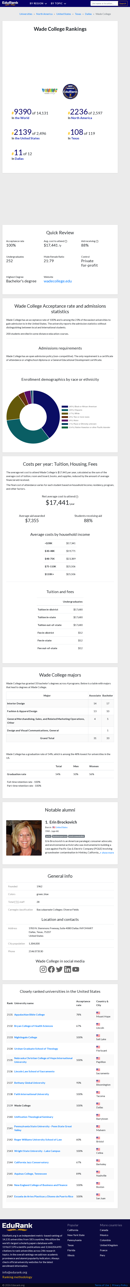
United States (63, 13)
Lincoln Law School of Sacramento (34, 1071)
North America (44, 13)
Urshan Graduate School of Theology (36, 1048)
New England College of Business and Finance (40, 1184)
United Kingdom (109, 1245)
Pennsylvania (74, 1240)
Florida (71, 1250)
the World (22, 118)
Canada (104, 1229)
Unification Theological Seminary (33, 1116)
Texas (78, 13)
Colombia (105, 1240)
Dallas (88, 13)
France (103, 1250)
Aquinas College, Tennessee (30, 1173)
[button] (66, 240)
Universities (25, 13)
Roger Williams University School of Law (38, 1139)
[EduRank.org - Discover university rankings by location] (10, 3)
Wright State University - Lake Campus (37, 1150)
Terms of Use (102, 1285)
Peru (102, 1255)
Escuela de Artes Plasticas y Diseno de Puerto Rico (43, 1196)
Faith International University (31, 1094)
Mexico (104, 1234)
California (72, 1229)
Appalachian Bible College (29, 1014)
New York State (75, 1234)
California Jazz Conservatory (31, 1162)
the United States (27, 138)
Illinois (71, 1255)
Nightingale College (25, 1037)
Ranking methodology (17, 1277)
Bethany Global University (29, 1082)
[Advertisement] (30, 58)
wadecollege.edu (58, 281)
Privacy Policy (120, 1285)
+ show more (106, 852)
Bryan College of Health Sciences (33, 1025)
